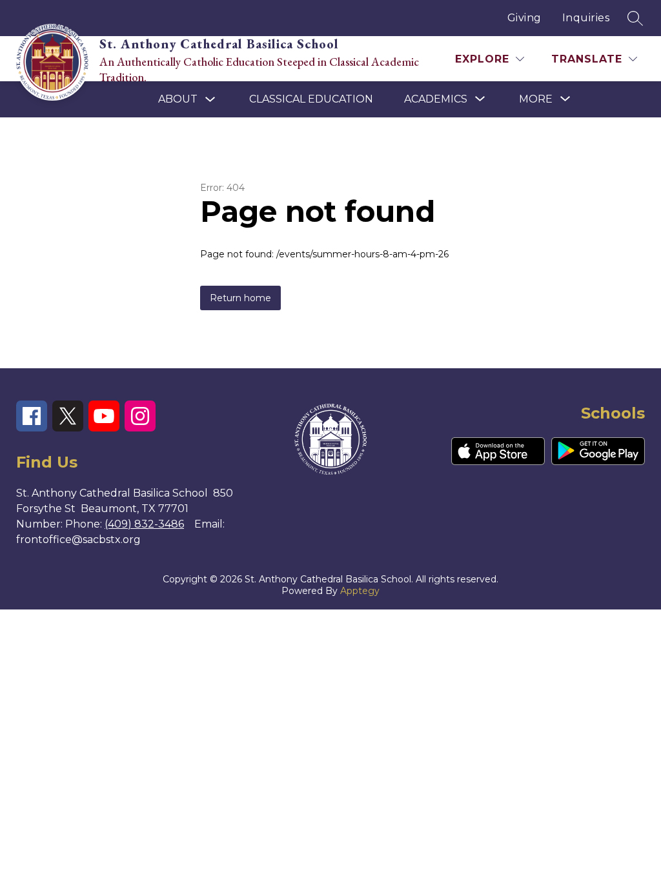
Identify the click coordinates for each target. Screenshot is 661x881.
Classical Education (311, 99)
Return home (240, 298)
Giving (524, 18)
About (178, 99)
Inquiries (586, 18)
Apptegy (360, 591)
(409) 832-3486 (144, 524)
